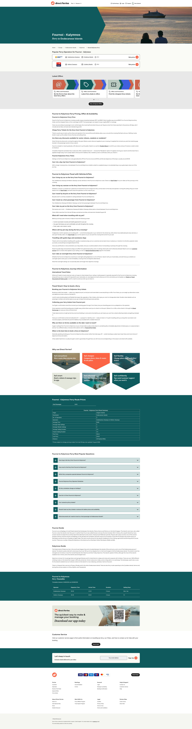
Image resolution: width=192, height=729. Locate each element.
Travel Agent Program (80, 703)
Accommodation (78, 684)
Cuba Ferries (123, 701)
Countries (54, 684)
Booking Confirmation (102, 688)
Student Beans (104, 146)
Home (53, 47)
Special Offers (55, 691)
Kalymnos (82, 47)
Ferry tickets (55, 693)
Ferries (76, 686)
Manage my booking (102, 686)
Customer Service (124, 686)
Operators (54, 686)
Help (121, 688)
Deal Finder (114, 180)
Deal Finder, (64, 190)
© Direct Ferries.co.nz (56, 718)
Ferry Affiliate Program (80, 701)
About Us (54, 701)
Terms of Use (100, 705)
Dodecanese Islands (70, 47)
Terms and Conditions (102, 707)
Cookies (99, 701)
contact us (95, 721)
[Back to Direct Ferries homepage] (60, 3)
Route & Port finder (90, 327)
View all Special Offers (96, 103)
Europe (60, 47)
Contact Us (122, 684)
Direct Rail (122, 703)
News (53, 705)
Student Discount (56, 707)
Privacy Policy (100, 703)
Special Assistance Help (92, 250)
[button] (96, 460)
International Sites (56, 703)
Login (98, 684)
